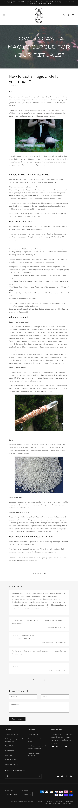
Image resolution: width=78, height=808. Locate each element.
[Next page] (44, 680)
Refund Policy (9, 746)
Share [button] (13, 92)
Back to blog (40, 573)
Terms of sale (47, 803)
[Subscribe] (39, 776)
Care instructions (33, 734)
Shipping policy (69, 801)
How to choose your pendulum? (34, 754)
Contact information (67, 803)
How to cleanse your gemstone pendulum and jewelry (38, 747)
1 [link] (33, 680)
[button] (4, 15)
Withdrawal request (11, 764)
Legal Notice (9, 755)
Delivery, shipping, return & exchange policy (14, 740)
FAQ (29, 760)
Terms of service (58, 801)
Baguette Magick (18, 801)
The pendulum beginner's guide (36, 740)
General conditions (11, 734)
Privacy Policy (9, 750)
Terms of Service (10, 760)
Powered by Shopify (28, 801)
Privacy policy (48, 801)
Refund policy (38, 801)
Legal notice (56, 803)
